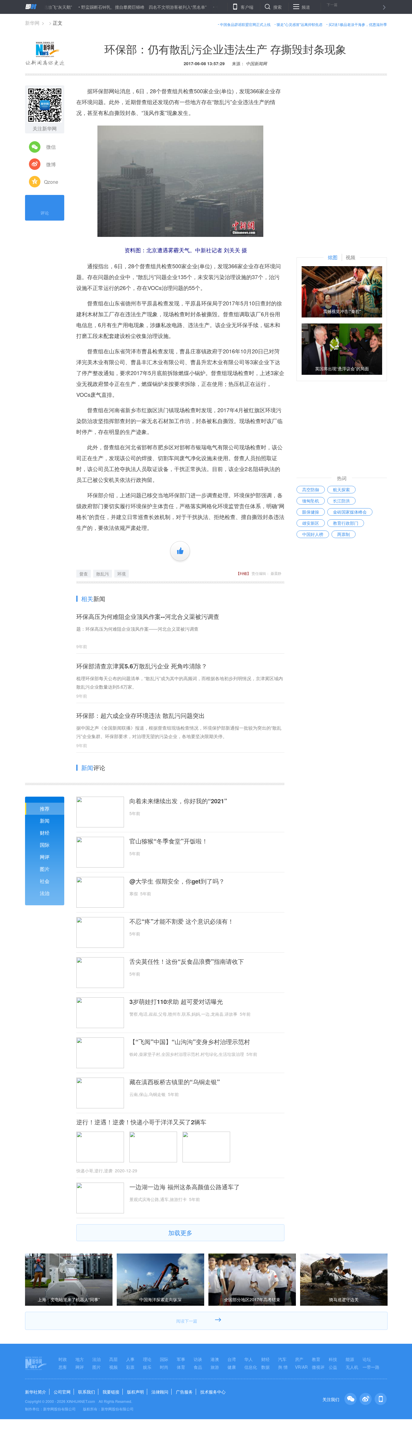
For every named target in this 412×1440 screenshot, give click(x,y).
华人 (248, 1359)
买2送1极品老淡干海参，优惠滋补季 (357, 24)
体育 (181, 1367)
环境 (121, 574)
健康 (231, 1367)
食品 (198, 1367)
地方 (79, 1359)
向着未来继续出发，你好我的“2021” (178, 801)
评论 (44, 213)
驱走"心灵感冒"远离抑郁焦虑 (299, 24)
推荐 (44, 808)
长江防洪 (341, 501)
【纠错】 (243, 573)
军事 (181, 1359)
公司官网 (62, 1392)
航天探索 (341, 489)
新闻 (44, 820)
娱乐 (147, 1367)
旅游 (215, 1367)
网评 (44, 856)
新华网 (32, 22)
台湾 (231, 1359)
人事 (130, 1359)
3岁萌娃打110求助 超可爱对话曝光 (176, 1001)
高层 (113, 1359)
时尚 (164, 1367)
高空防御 (310, 489)
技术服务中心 (213, 1392)
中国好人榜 (312, 534)
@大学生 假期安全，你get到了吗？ (177, 881)
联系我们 (86, 1392)
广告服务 (184, 1392)
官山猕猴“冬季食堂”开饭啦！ (168, 841)
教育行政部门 (345, 523)
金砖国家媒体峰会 (350, 512)
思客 (63, 1367)
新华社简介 (35, 1392)
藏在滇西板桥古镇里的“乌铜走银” (174, 1082)
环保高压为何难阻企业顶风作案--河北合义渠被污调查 (147, 616)
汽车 (282, 1359)
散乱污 (102, 574)
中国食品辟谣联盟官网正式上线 (245, 24)
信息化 (250, 1367)
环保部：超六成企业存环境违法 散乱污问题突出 (140, 715)
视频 (113, 1367)
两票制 (343, 534)
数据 (265, 1367)
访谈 (198, 1359)
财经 (44, 832)
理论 (147, 1359)
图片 (44, 868)
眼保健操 (310, 512)
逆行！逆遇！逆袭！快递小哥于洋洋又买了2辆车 (141, 1122)
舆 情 (283, 1367)
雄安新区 (310, 523)
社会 (44, 881)
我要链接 (111, 1392)
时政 (63, 1359)
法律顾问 (159, 1392)
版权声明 (135, 1392)
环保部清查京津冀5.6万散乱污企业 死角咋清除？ (141, 665)
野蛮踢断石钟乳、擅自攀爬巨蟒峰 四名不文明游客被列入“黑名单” (114, 7)
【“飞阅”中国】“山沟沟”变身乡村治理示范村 (189, 1041)
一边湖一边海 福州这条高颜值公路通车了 (184, 1187)
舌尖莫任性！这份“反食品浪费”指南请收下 (186, 961)
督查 (83, 574)
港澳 (215, 1359)
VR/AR (301, 1367)
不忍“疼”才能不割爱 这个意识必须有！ (181, 921)
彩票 (130, 1367)
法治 (44, 893)
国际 (44, 844)
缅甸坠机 (310, 501)
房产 (299, 1359)
